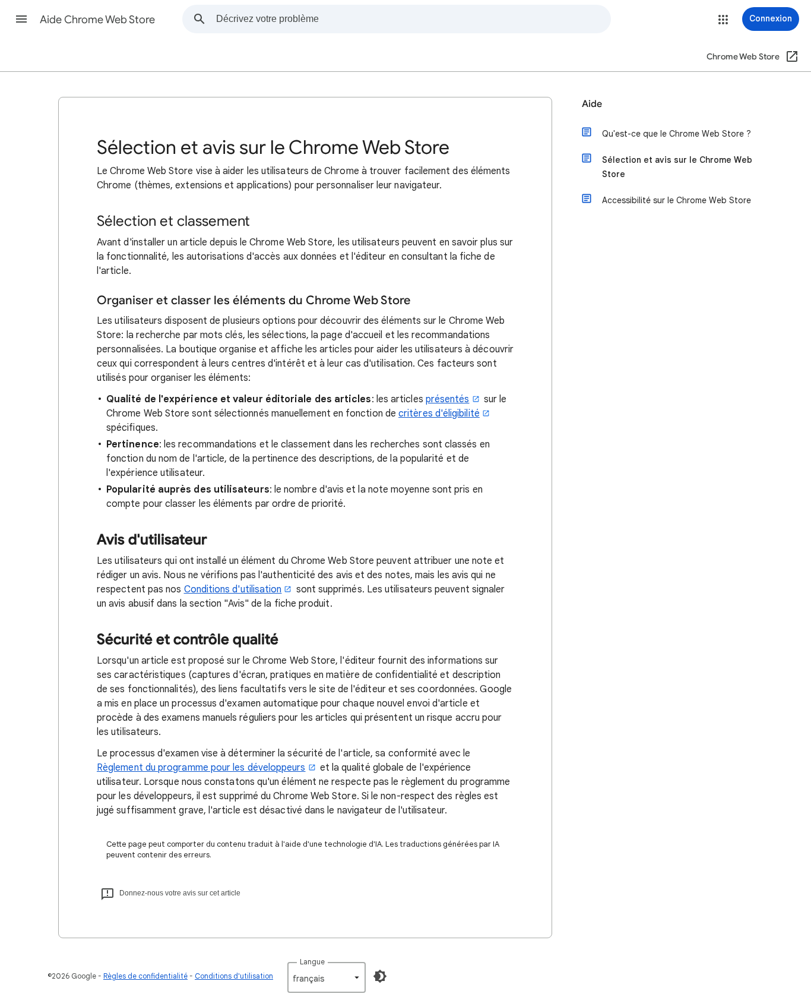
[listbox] (326, 977)
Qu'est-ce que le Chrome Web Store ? (676, 133)
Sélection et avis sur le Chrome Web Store (677, 166)
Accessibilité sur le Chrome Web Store (676, 200)
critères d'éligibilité (439, 413)
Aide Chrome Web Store (97, 19)
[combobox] (413, 19)
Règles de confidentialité (145, 975)
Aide (592, 104)
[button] (21, 19)
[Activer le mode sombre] (380, 976)
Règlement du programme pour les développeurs (201, 768)
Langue (312, 961)
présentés (448, 399)
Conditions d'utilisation (233, 589)
